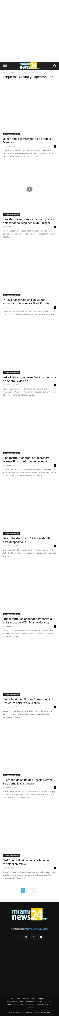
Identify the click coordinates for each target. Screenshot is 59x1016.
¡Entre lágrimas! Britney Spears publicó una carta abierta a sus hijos (28, 701)
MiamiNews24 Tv (44, 1004)
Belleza (48, 1001)
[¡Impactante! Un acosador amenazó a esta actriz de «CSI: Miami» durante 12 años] (29, 588)
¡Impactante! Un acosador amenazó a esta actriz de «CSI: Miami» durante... (27, 620)
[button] (4, 66)
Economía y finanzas (34, 1001)
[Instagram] (25, 937)
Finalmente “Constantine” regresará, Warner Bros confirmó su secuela (26, 459)
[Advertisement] (29, 30)
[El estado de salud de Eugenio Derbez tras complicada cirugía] (29, 749)
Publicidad (30, 1004)
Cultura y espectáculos (11, 134)
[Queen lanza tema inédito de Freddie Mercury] (29, 108)
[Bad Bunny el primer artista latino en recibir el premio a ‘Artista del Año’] (29, 830)
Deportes (41, 998)
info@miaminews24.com (36, 928)
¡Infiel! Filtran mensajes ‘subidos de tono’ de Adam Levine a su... (29, 379)
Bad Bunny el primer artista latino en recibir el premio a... (26, 862)
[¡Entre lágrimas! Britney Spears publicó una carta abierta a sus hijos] (29, 669)
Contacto (29, 1007)
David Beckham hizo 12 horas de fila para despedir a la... (27, 540)
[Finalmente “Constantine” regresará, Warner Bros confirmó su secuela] (29, 427)
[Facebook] (18, 937)
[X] (33, 937)
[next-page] (34, 890)
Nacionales (15, 998)
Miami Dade (18, 1004)
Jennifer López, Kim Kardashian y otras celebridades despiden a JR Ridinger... (28, 221)
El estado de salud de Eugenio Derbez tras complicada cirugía (28, 781)
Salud (8, 1004)
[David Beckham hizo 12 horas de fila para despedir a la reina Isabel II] (29, 508)
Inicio (5, 72)
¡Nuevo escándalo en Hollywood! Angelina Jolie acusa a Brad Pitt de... (27, 301)
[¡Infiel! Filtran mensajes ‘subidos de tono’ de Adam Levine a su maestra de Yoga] (29, 347)
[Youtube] (41, 937)
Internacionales (29, 998)
